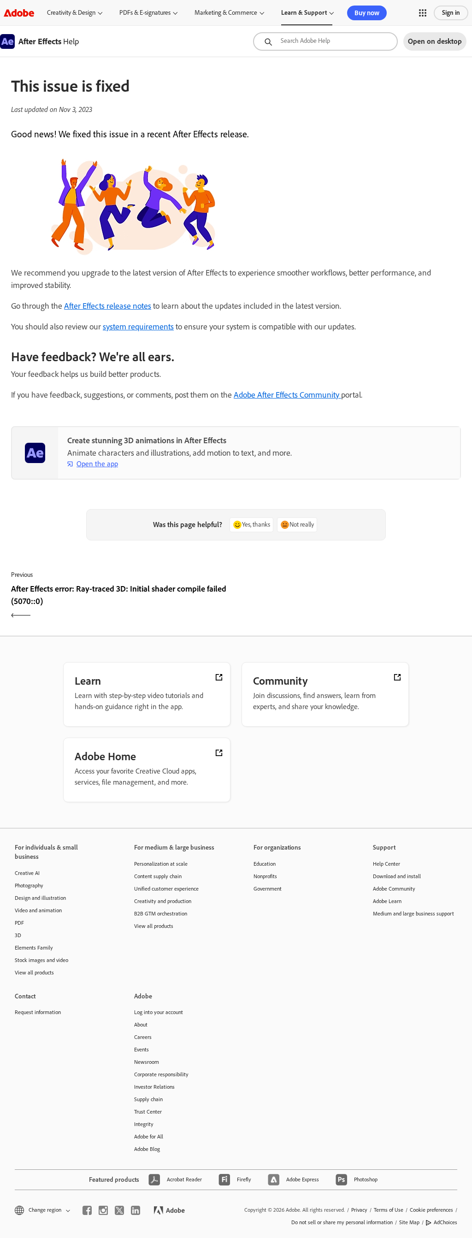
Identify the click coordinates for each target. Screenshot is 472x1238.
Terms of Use (388, 1210)
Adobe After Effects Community (287, 395)
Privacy (359, 1210)
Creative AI (27, 873)
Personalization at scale (161, 864)
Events (141, 1049)
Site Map (409, 1222)
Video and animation (38, 910)
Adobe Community (394, 889)
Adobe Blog (147, 1149)
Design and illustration (40, 898)
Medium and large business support (413, 913)
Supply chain (148, 1099)
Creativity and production (162, 901)
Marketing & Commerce (226, 13)
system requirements (138, 327)
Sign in (451, 13)
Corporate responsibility (161, 1074)
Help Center (386, 864)
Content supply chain (158, 876)
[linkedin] (135, 1210)
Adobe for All (148, 1136)
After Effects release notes (107, 306)
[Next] (349, 603)
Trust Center (148, 1112)
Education (265, 864)
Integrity (143, 1124)
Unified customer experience (166, 889)
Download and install (397, 876)
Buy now (366, 13)
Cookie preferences (431, 1210)
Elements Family (34, 948)
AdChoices (445, 1222)
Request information (38, 1012)
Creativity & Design (71, 13)
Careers (143, 1037)
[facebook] (87, 1210)
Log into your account (158, 1012)
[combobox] (325, 41)
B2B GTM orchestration (160, 913)
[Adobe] (19, 12)
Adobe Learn (387, 901)
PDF (19, 923)
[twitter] (119, 1210)
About (141, 1024)
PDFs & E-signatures (145, 13)
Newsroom (146, 1062)
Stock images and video (41, 960)
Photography (29, 885)
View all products (34, 972)
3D (18, 935)
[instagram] (103, 1210)
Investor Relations (154, 1087)
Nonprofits (265, 876)
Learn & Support (304, 13)
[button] (422, 13)
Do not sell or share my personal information (342, 1222)
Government (268, 889)
